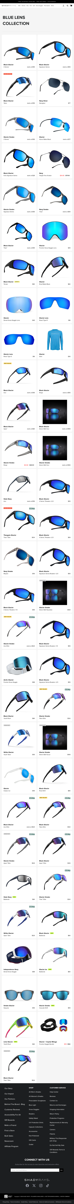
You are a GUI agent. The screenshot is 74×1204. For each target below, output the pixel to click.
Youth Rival (7, 718)
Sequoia (6, 1008)
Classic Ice (7, 791)
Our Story (8, 1088)
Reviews (53, 1096)
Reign (41, 393)
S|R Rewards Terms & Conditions (63, 1202)
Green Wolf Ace (44, 429)
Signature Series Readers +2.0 (48, 574)
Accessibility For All (13, 1114)
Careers (52, 1129)
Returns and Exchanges (58, 1105)
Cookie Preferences (33, 1202)
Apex (5, 429)
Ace (5, 393)
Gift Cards (32, 1140)
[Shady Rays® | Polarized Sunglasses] (9, 5)
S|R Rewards (10, 1120)
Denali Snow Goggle (10, 972)
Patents (52, 1134)
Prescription (47, 5)
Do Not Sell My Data (57, 1145)
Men (19, 5)
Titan (41, 212)
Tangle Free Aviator (45, 175)
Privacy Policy (6, 1202)
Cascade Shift (43, 1008)
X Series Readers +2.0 (46, 501)
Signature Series (44, 67)
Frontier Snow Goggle (10, 682)
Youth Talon (7, 755)
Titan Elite (7, 537)
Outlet (31, 1144)
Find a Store (10, 1130)
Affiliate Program (11, 1146)
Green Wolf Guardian (45, 610)
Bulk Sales (9, 1135)
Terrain (6, 284)
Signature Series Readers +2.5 (48, 682)
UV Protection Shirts (36, 1122)
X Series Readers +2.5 (46, 537)
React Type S (8, 356)
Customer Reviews (12, 1109)
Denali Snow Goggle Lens (12, 320)
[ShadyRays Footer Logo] (37, 1180)
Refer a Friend (10, 1125)
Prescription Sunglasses (37, 1100)
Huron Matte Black (45, 139)
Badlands (6, 899)
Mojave (6, 574)
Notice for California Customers (47, 1202)
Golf (34, 5)
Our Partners (10, 1098)
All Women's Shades (36, 1096)
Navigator (42, 103)
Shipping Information (57, 1109)
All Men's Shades (35, 1092)
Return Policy (54, 1114)
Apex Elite (7, 863)
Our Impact (9, 1093)
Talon (5, 103)
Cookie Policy (24, 1202)
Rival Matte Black (44, 284)
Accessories (33, 1131)
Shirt (40, 356)
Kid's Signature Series (10, 175)
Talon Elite (42, 718)
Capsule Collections (36, 1127)
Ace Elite (6, 646)
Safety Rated (33, 1118)
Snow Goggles (39, 5)
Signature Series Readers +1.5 (48, 646)
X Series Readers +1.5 (10, 610)
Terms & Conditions (15, 1202)
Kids (28, 5)
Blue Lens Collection (16, 20)
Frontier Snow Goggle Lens (47, 248)
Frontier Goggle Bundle (46, 1044)
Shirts (52, 5)
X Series (6, 67)
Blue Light (32, 1105)
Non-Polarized (34, 1136)
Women (23, 5)
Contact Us (53, 1100)
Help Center (54, 1092)
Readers (32, 1114)
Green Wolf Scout (44, 755)
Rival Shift (42, 791)
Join (61, 1170)
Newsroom (9, 1141)
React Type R (43, 320)
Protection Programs (57, 1118)
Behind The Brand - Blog (15, 1104)
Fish (31, 5)
